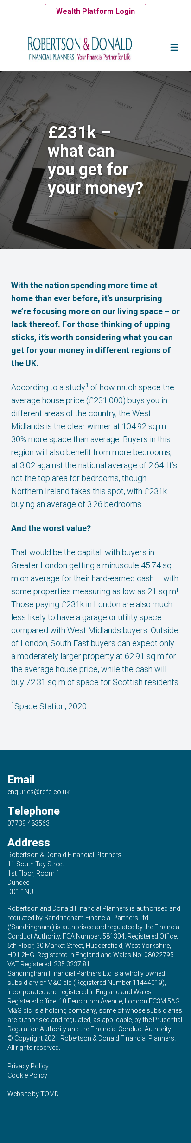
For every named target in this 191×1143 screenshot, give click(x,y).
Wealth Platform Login (95, 11)
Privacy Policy (28, 1066)
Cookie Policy (27, 1075)
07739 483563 (28, 823)
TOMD (49, 1094)
